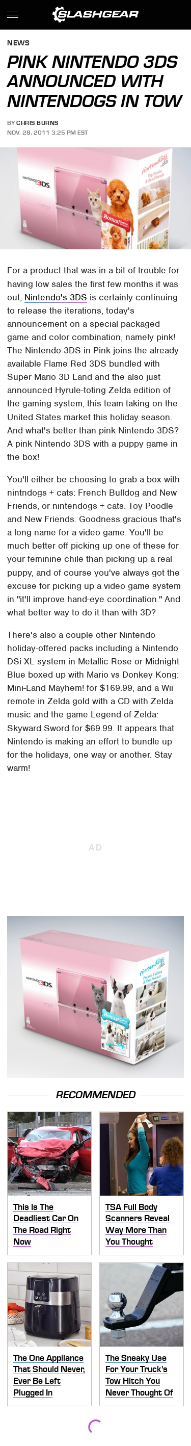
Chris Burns (37, 122)
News (18, 43)
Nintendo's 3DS (55, 297)
